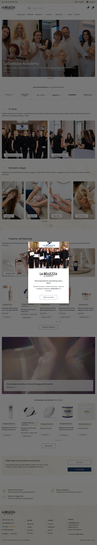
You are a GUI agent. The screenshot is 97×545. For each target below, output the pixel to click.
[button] (66, 244)
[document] (48, 272)
